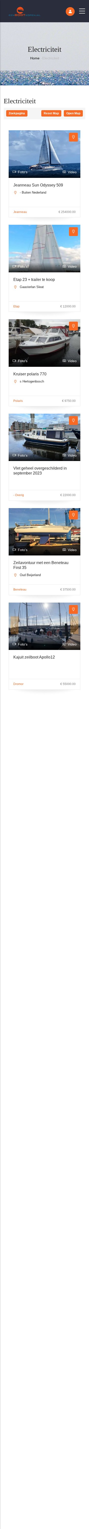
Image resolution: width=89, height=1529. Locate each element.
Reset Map (51, 113)
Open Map (73, 113)
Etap (16, 306)
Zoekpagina (17, 113)
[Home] (25, 10)
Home (35, 58)
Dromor (18, 684)
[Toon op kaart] (73, 137)
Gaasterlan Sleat (32, 287)
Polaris (18, 401)
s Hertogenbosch (32, 381)
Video (72, 172)
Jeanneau (20, 212)
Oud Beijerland (30, 575)
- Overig (18, 495)
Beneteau (19, 589)
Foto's (22, 172)
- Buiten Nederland (33, 192)
